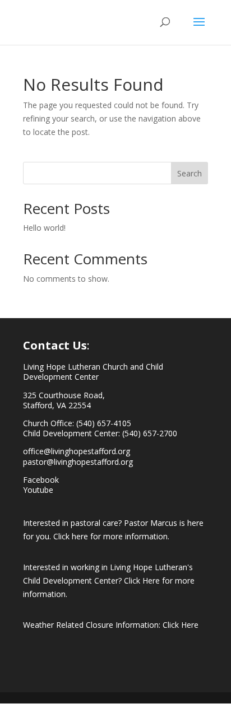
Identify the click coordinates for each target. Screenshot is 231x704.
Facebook (41, 479)
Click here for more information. (111, 536)
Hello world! (44, 227)
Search (189, 173)
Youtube (38, 489)
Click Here (180, 624)
